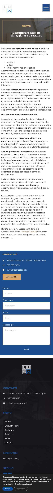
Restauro (9, 430)
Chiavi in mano (12, 426)
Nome (6, 288)
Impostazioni (20, 489)
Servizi (8, 434)
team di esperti (29, 231)
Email (5, 312)
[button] (12, 277)
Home (8, 421)
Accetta (7, 489)
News (7, 438)
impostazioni (26, 484)
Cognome (8, 300)
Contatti (9, 442)
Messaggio (8, 325)
